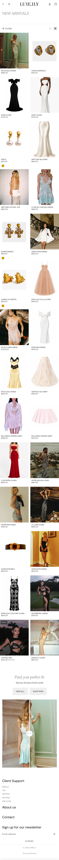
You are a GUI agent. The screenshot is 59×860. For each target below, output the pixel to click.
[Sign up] (54, 834)
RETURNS (6, 797)
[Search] (9, 4)
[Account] (50, 4)
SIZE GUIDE (6, 801)
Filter (8, 28)
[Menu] (3, 4)
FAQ (3, 790)
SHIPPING (6, 794)
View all (20, 691)
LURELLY (32, 848)
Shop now (38, 691)
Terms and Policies (29, 853)
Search (5, 787)
